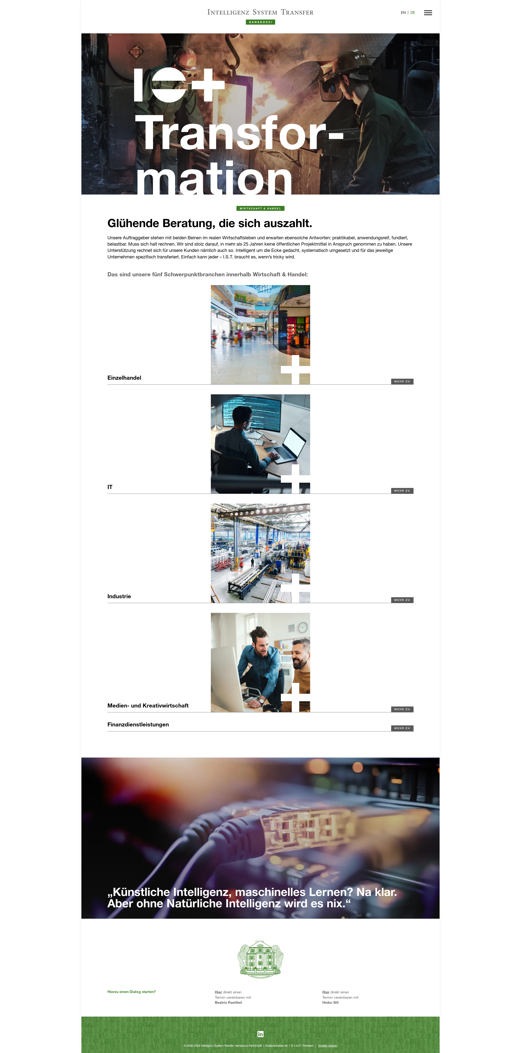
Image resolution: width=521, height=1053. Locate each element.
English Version (327, 1046)
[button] (155, 379)
